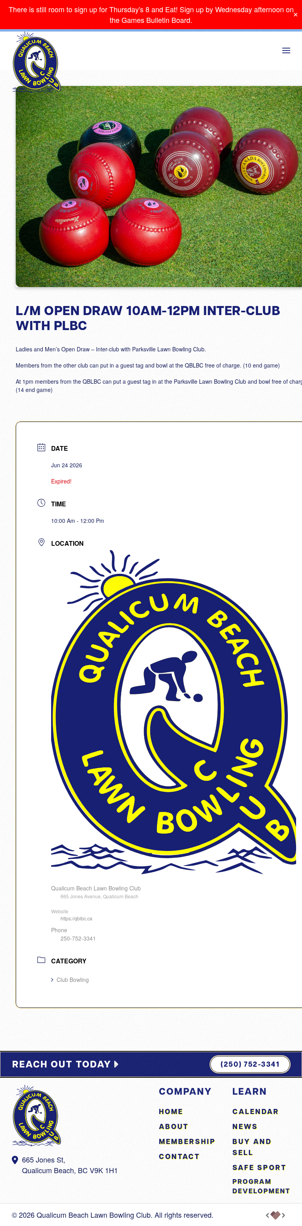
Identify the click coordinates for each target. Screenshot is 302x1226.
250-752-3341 (78, 938)
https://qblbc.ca (76, 918)
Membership (187, 1141)
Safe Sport (259, 1167)
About (174, 1126)
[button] (286, 50)
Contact (179, 1156)
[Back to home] (36, 62)
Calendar (255, 1111)
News (245, 1126)
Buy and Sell (252, 1147)
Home (171, 1111)
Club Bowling (73, 979)
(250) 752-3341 (250, 1064)
